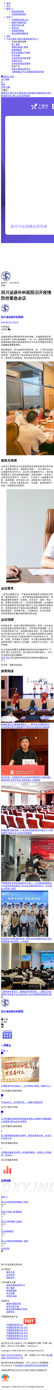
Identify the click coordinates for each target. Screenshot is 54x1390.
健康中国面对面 (19, 22)
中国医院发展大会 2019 (17, 1333)
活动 (8, 17)
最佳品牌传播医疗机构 (16, 1309)
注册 (8, 87)
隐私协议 (10, 1277)
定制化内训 (11, 1296)
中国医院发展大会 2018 (17, 1336)
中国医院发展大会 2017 (17, 1338)
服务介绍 (10, 1272)
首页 (8, 3)
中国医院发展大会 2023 (17, 1327)
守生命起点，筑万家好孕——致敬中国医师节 (22, 1102)
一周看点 (6, 1045)
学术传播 (10, 1293)
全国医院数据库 (19, 14)
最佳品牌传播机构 (20, 33)
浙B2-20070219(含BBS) (12, 1355)
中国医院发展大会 (20, 20)
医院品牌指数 (18, 11)
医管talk (15, 28)
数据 (8, 9)
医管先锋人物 (18, 25)
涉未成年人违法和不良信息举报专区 (31, 1365)
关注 (8, 6)
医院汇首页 (8, 76)
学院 (8, 36)
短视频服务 (11, 1290)
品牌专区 (10, 1312)
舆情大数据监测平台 (15, 1285)
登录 (3, 87)
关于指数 (5, 79)
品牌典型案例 (18, 31)
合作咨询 (10, 1275)
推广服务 (10, 1288)
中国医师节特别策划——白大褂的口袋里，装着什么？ (26, 1086)
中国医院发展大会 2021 (17, 1330)
